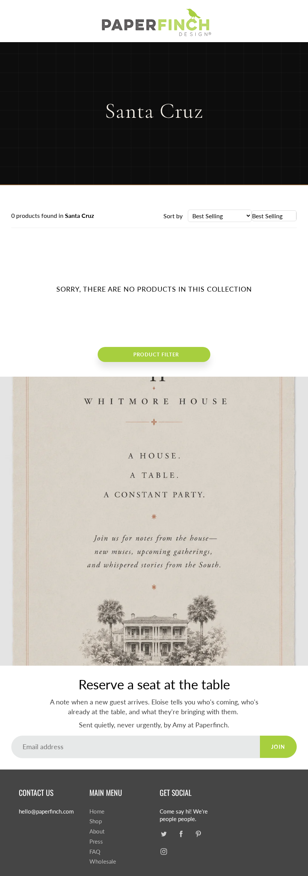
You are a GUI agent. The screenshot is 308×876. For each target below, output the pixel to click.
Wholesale (102, 861)
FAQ (94, 852)
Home (96, 811)
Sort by (173, 215)
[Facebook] (180, 833)
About (96, 831)
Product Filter (156, 354)
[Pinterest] (198, 833)
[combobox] (274, 215)
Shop (95, 821)
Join (278, 747)
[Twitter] (163, 833)
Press (96, 841)
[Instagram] (163, 851)
